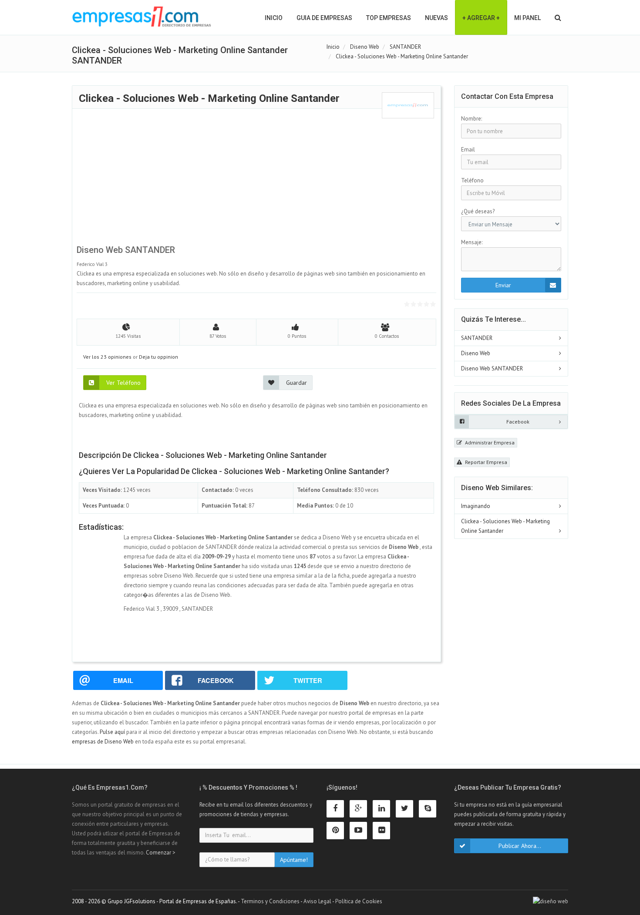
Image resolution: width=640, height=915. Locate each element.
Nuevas (436, 17)
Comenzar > (160, 852)
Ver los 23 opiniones (107, 356)
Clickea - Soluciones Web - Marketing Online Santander (505, 526)
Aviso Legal (317, 901)
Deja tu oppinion (158, 356)
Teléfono (472, 180)
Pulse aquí (113, 732)
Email (468, 149)
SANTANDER (476, 338)
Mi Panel (527, 17)
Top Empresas (388, 17)
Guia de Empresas (324, 17)
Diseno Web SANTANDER (492, 368)
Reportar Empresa (485, 462)
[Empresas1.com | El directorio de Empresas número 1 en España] (141, 16)
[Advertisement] (256, 179)
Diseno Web (475, 353)
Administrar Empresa (489, 442)
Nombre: (471, 118)
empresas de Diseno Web (103, 741)
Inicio (274, 17)
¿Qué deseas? (478, 211)
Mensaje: (471, 242)
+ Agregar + (481, 17)
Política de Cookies (358, 901)
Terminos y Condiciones (270, 901)
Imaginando (475, 506)
